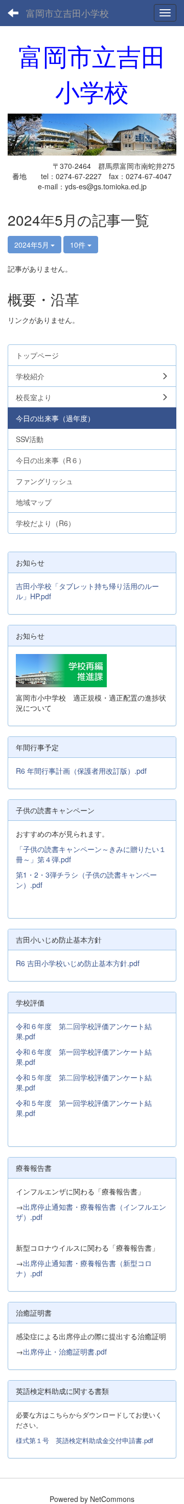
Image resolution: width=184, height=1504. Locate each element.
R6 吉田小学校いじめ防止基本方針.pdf (78, 963)
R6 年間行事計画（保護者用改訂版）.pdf (81, 771)
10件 (78, 244)
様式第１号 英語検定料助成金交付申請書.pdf (84, 1440)
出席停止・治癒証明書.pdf (65, 1351)
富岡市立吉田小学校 (67, 12)
